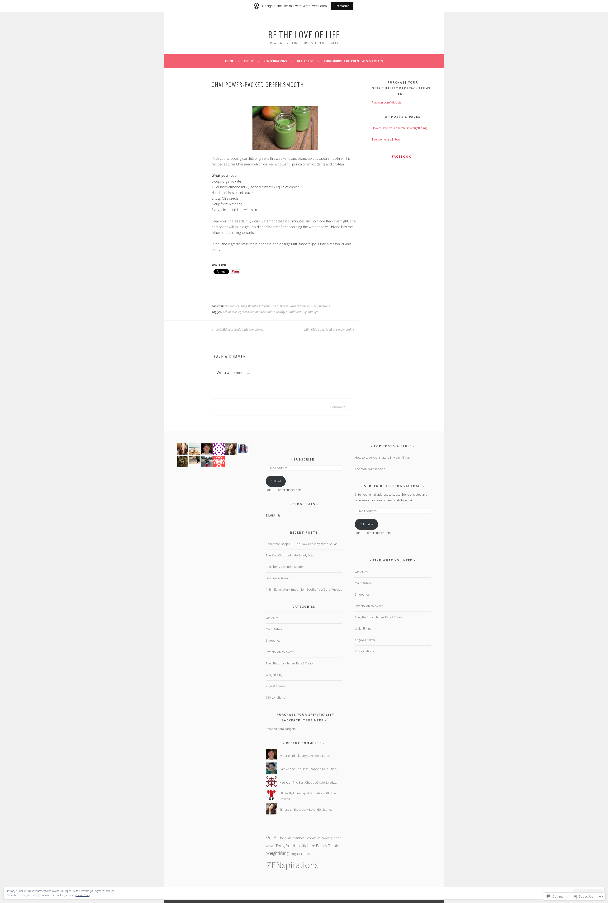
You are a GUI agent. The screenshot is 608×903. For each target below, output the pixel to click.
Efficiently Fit (288, 793)
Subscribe (304, 459)
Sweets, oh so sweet (280, 652)
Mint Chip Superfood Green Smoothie (329, 329)
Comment (337, 407)
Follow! (276, 481)
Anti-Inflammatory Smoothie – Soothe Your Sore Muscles (304, 589)
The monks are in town (387, 139)
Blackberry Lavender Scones (285, 566)
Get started (342, 6)
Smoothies (232, 306)
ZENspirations (275, 61)
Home (229, 61)
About (248, 61)
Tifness (284, 809)
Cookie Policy (83, 895)
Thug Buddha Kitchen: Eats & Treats (353, 61)
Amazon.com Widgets (386, 102)
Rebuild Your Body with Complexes (239, 329)
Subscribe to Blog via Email (393, 486)
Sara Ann (285, 769)
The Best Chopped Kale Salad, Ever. (290, 555)
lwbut (283, 755)
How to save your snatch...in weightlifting (399, 128)
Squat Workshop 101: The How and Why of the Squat (301, 544)
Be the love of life (304, 34)
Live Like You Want (278, 578)
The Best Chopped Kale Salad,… (318, 769)
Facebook (401, 156)
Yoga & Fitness (299, 306)
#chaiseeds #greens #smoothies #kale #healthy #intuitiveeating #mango (270, 312)
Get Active (305, 61)
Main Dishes (274, 629)
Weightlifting (274, 675)
